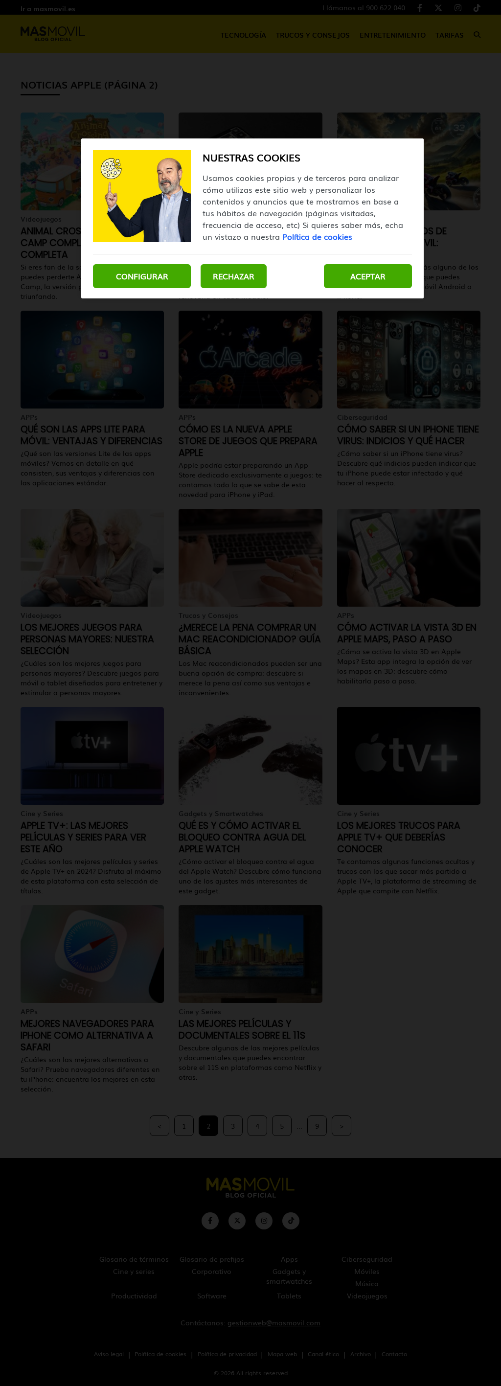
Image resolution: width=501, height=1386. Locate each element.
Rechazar (233, 276)
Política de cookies (317, 236)
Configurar (142, 276)
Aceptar (368, 276)
